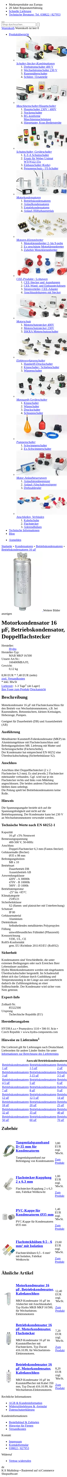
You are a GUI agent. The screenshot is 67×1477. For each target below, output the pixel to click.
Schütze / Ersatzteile (35, 76)
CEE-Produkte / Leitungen (32, 279)
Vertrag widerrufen (20, 1460)
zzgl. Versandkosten (13, 678)
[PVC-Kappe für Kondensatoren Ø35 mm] (8, 1222)
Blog (12, 533)
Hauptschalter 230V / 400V (40, 109)
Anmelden (15, 540)
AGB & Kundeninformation (25, 1403)
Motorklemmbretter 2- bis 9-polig (43, 243)
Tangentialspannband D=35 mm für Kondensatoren (32, 1146)
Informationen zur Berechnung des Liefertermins (30, 1053)
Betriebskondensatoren (37, 200)
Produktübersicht (19, 34)
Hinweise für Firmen (21, 1425)
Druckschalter (32, 409)
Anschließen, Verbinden (30, 517)
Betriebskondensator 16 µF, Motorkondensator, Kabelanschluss (34, 1368)
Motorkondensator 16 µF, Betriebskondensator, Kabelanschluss (35, 1289)
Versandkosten (17, 1428)
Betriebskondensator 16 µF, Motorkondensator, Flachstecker (34, 1329)
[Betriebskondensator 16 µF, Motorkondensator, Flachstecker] (8, 1344)
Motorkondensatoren (28, 197)
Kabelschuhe (31, 520)
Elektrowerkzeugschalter (30, 360)
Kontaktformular (18, 1444)
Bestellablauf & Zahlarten (24, 1422)
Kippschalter (31, 403)
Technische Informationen (24, 530)
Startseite (6, 546)
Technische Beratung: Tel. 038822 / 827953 (34, 14)
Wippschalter (31, 406)
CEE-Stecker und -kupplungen (42, 282)
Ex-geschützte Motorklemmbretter (44, 246)
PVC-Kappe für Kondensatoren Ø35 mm (35, 1212)
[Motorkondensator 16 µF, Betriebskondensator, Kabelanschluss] (8, 1304)
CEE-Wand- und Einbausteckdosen (45, 285)
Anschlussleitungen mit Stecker (42, 292)
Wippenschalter (33, 370)
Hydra (12, 648)
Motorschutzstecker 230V (39, 328)
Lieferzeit (7, 686)
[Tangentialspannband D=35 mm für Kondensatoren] (8, 1156)
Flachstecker (31, 523)
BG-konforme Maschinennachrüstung (37, 117)
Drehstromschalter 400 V (38, 66)
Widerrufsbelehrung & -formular (28, 1406)
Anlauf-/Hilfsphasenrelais (39, 210)
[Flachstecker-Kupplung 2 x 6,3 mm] (8, 1189)
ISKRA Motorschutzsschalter (41, 331)
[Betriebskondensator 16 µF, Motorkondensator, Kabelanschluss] (8, 1381)
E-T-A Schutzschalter (36, 155)
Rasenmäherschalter (35, 73)
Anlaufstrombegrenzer (37, 481)
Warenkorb (8, 28)
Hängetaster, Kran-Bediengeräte (42, 122)
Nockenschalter (33, 112)
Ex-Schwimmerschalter (37, 448)
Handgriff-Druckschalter (38, 363)
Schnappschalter (33, 413)
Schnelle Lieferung (20, 11)
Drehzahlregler (32, 487)
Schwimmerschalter (35, 445)
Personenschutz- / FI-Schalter (41, 168)
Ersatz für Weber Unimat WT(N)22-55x (38, 160)
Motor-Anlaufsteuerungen (31, 477)
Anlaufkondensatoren (36, 204)
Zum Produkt (59, 1161)
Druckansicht (38, 689)
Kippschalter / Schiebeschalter (41, 367)
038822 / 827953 (19, 1448)
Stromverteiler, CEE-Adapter (41, 289)
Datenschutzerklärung (22, 1409)
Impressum (15, 1441)
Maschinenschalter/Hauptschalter (36, 105)
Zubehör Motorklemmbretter (40, 249)
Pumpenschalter (26, 442)
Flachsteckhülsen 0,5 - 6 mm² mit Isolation (34, 1244)
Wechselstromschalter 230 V (40, 70)
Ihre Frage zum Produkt (15, 689)
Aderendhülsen (33, 527)
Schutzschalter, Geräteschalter (34, 151)
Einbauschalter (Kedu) (37, 165)
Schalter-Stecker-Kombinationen (35, 63)
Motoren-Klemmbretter (29, 239)
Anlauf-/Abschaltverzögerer (40, 484)
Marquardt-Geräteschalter (31, 399)
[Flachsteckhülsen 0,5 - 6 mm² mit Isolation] (8, 1255)
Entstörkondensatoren (36, 207)
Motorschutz (23, 321)
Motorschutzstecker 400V (39, 324)
